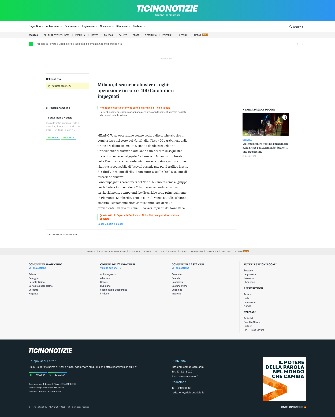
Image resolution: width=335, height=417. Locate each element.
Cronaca (247, 140)
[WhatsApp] (149, 238)
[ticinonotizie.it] (167, 8)
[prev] (297, 44)
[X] (133, 238)
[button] (295, 26)
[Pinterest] (141, 238)
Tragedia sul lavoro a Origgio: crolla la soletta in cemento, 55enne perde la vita (78, 43)
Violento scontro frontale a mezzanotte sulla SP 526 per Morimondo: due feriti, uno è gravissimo (265, 147)
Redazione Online (59, 107)
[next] (303, 44)
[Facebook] (125, 238)
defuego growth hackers (292, 406)
